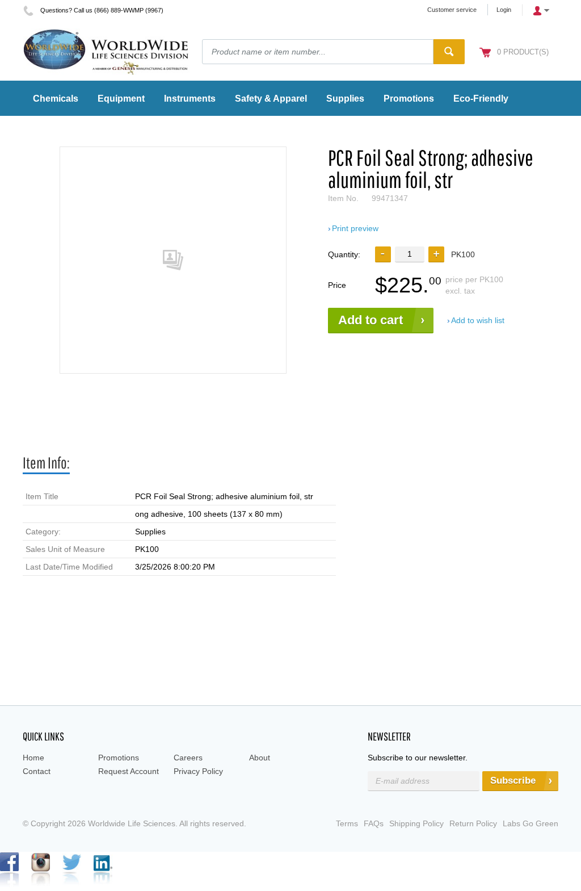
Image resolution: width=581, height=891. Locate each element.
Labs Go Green (530, 823)
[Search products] (449, 51)
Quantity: (344, 254)
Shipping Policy (416, 823)
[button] (436, 254)
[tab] (46, 463)
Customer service (452, 9)
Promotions (118, 757)
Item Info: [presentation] (46, 462)
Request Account (128, 771)
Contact (36, 771)
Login (503, 9)
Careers (188, 757)
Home (33, 757)
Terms (347, 823)
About (259, 757)
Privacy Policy (198, 771)
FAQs (374, 823)
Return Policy (473, 823)
